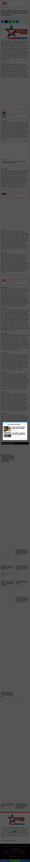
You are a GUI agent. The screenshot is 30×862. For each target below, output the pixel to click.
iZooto (25, 438)
